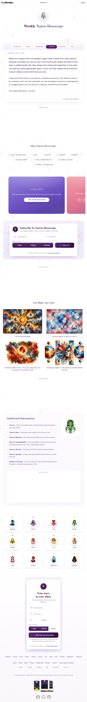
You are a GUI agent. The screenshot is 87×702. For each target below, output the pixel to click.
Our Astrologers (71, 99)
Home (15, 663)
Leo (46, 657)
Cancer (40, 657)
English (20, 667)
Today (28, 46)
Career (62, 155)
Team (26, 663)
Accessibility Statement (66, 663)
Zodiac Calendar (16, 462)
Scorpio (62, 657)
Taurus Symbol (15, 454)
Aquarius (8, 657)
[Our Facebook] (38, 697)
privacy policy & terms (54, 253)
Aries (21, 657)
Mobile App (39, 663)
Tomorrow (39, 46)
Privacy (31, 663)
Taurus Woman (15, 437)
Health (48, 155)
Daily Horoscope (18, 155)
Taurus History (15, 449)
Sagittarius (70, 657)
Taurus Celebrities (44, 164)
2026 (72, 46)
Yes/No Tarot (22, 160)
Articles (47, 663)
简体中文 (39, 667)
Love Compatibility (43, 160)
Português (56, 667)
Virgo (50, 657)
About (20, 663)
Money (75, 155)
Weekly (52, 46)
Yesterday (17, 46)
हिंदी (47, 667)
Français (66, 667)
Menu (83, 3)
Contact (54, 663)
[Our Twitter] (43, 697)
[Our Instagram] (49, 697)
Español (29, 667)
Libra (56, 657)
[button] (77, 2)
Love (35, 155)
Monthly (63, 46)
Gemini (33, 657)
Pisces (15, 657)
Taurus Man (14, 432)
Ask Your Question (36, 200)
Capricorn (79, 657)
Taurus (12, 425)
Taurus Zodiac (66, 160)
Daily (20, 245)
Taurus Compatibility (18, 442)
